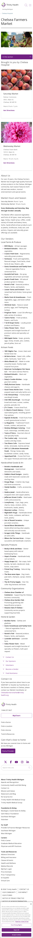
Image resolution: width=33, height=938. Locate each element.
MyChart (16, 715)
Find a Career (6, 840)
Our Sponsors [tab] (11, 661)
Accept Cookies (16, 935)
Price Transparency (8, 875)
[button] (30, 5)
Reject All (16, 930)
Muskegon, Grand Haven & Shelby (13, 811)
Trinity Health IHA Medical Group (13, 800)
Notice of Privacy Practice (13, 898)
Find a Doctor (6, 722)
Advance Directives (8, 854)
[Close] (31, 904)
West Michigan (6, 833)
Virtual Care (5, 881)
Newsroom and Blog (8, 794)
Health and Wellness (8, 863)
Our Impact (23, 892)
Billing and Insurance (8, 857)
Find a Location (6, 726)
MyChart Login (6, 869)
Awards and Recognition (10, 782)
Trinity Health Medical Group (11, 803)
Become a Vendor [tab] (12, 669)
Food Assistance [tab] (11, 673)
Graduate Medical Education (11, 843)
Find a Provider (8, 751)
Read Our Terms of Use (21, 921)
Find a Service (6, 730)
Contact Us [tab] (10, 657)
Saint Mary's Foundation (10, 814)
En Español (5, 878)
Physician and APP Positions (11, 846)
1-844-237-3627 (6, 710)
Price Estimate (6, 872)
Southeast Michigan (8, 817)
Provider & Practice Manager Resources (15, 828)
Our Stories (7, 895)
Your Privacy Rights (16, 925)
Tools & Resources (7, 734)
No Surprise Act (7, 797)
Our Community (9, 892)
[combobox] (16, 767)
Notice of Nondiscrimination (14, 901)
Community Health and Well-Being (13, 785)
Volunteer (4, 819)
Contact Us (5, 788)
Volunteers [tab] (10, 665)
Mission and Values (8, 791)
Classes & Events (7, 860)
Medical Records (7, 866)
